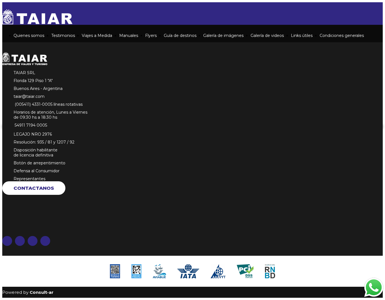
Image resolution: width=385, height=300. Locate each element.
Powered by (28, 292)
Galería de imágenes (223, 35)
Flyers (151, 35)
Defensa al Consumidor (36, 170)
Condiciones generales (342, 35)
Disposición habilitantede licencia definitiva (35, 152)
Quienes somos (29, 35)
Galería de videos (267, 35)
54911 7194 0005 (30, 125)
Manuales (128, 35)
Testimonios (63, 35)
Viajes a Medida (97, 35)
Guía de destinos (180, 35)
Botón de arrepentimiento (39, 163)
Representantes (29, 178)
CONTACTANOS (34, 188)
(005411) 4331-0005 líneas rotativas (48, 104)
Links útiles (302, 35)
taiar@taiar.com (29, 96)
